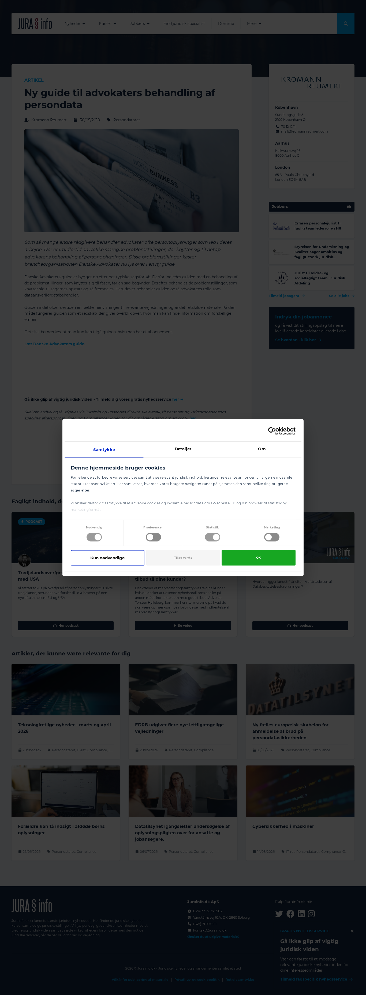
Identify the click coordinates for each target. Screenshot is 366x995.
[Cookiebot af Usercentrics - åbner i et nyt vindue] (272, 431)
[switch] (153, 537)
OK (258, 558)
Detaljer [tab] (183, 448)
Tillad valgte (183, 558)
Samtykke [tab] (104, 449)
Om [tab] (262, 448)
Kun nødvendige (107, 557)
